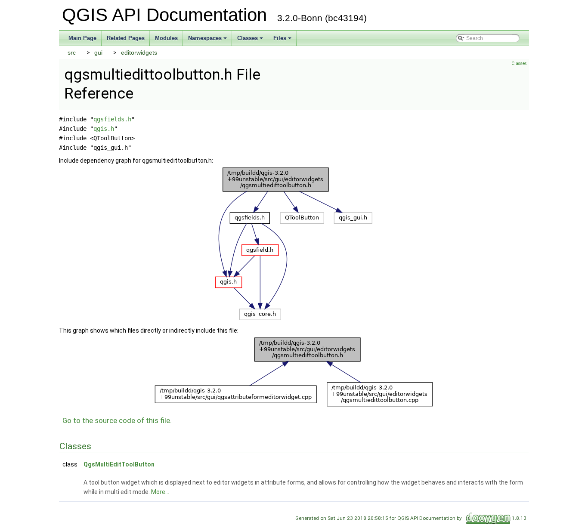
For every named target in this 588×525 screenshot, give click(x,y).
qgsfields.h (112, 119)
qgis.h (103, 128)
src (72, 52)
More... (160, 491)
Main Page (82, 38)
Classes (250, 40)
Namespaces (208, 40)
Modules (166, 38)
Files (283, 40)
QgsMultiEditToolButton (119, 464)
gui (98, 52)
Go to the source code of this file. (117, 420)
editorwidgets (139, 52)
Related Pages (126, 38)
